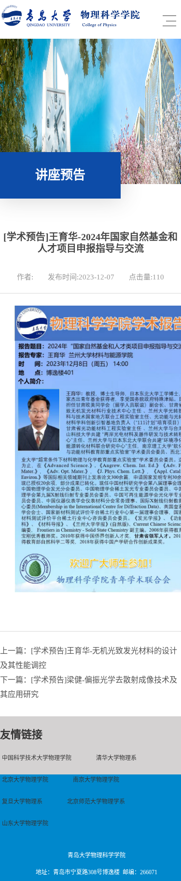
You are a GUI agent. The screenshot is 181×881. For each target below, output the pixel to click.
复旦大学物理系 (22, 801)
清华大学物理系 (116, 758)
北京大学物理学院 (25, 779)
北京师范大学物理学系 (96, 801)
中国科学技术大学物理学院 (36, 758)
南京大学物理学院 (96, 779)
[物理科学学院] (72, 25)
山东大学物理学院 (25, 823)
